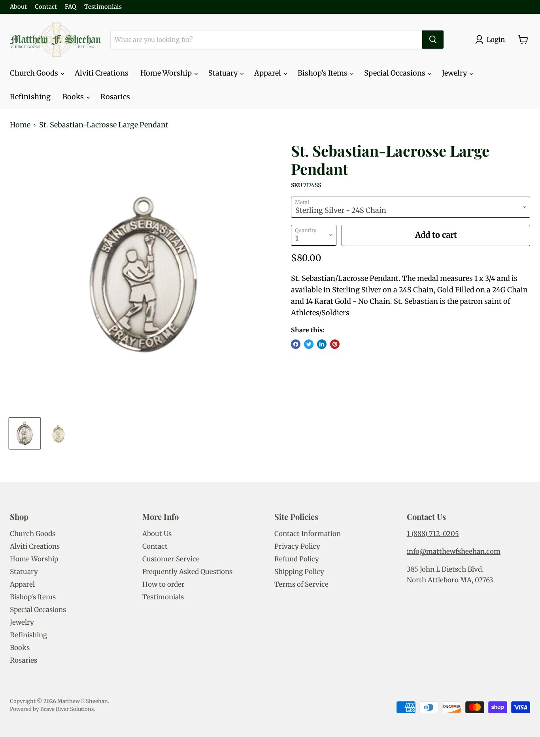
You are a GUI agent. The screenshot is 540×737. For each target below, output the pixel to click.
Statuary (223, 73)
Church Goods (35, 73)
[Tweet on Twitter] (308, 344)
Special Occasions (395, 73)
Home (20, 125)
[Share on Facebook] (295, 344)
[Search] (433, 39)
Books (73, 96)
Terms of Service (301, 584)
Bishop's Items (323, 73)
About (18, 7)
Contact (46, 7)
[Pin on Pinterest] (335, 344)
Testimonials (103, 7)
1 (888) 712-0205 (433, 533)
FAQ (70, 7)
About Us (157, 533)
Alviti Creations (101, 73)
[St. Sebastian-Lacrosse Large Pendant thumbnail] (24, 433)
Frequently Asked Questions (187, 571)
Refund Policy (296, 559)
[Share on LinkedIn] (322, 344)
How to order (163, 584)
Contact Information (307, 533)
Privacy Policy (297, 546)
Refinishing (30, 96)
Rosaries (115, 96)
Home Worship (166, 73)
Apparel (268, 73)
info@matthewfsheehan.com (453, 551)
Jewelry (455, 73)
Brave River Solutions (67, 709)
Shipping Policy (299, 571)
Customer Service (171, 559)
